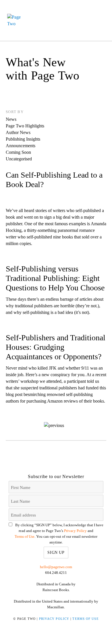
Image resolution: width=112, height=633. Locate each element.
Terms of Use (24, 536)
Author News (18, 132)
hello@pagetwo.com (56, 567)
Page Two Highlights (25, 125)
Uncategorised (19, 158)
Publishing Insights (23, 139)
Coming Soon (18, 152)
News (11, 119)
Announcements (20, 145)
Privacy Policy (75, 531)
